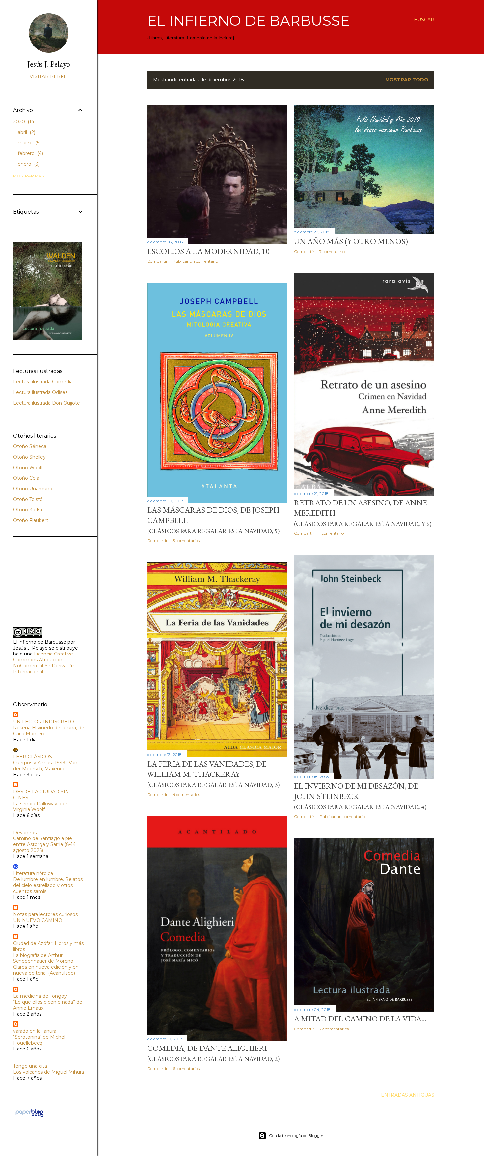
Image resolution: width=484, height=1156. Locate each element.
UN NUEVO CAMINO (37, 920)
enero (28, 164)
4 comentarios (186, 794)
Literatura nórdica (33, 873)
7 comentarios (332, 251)
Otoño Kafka (27, 510)
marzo (28, 143)
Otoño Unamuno (32, 489)
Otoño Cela (26, 478)
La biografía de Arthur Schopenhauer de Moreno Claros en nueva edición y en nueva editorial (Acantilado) (46, 964)
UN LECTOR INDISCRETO (43, 722)
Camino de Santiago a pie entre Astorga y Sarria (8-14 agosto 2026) (44, 844)
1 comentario (331, 533)
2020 (23, 122)
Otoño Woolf (28, 468)
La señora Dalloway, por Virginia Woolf (40, 806)
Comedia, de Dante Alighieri (213, 1053)
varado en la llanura (34, 1031)
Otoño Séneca (29, 446)
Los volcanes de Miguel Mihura (48, 1072)
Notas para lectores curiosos (45, 914)
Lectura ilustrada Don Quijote (46, 403)
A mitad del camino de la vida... (360, 1019)
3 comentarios (186, 540)
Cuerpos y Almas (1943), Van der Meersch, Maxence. (45, 766)
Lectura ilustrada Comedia (43, 382)
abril (26, 132)
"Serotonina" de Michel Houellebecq (39, 1040)
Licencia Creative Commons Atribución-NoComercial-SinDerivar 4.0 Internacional (45, 663)
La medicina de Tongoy (40, 996)
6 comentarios (186, 1068)
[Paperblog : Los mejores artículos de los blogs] (29, 1117)
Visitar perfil (49, 76)
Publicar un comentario (195, 261)
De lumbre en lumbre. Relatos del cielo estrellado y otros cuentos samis (48, 885)
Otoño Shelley (29, 457)
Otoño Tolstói (28, 499)
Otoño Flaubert (30, 520)
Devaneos (25, 833)
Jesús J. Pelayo (48, 64)
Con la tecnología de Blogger (296, 1135)
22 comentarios (334, 1028)
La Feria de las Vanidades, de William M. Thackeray (213, 774)
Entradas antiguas (407, 1095)
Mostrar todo (406, 80)
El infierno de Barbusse (248, 20)
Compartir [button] (157, 261)
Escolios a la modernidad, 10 (208, 251)
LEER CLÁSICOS (32, 757)
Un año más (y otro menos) (351, 241)
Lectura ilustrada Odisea (40, 392)
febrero (30, 153)
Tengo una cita (30, 1066)
